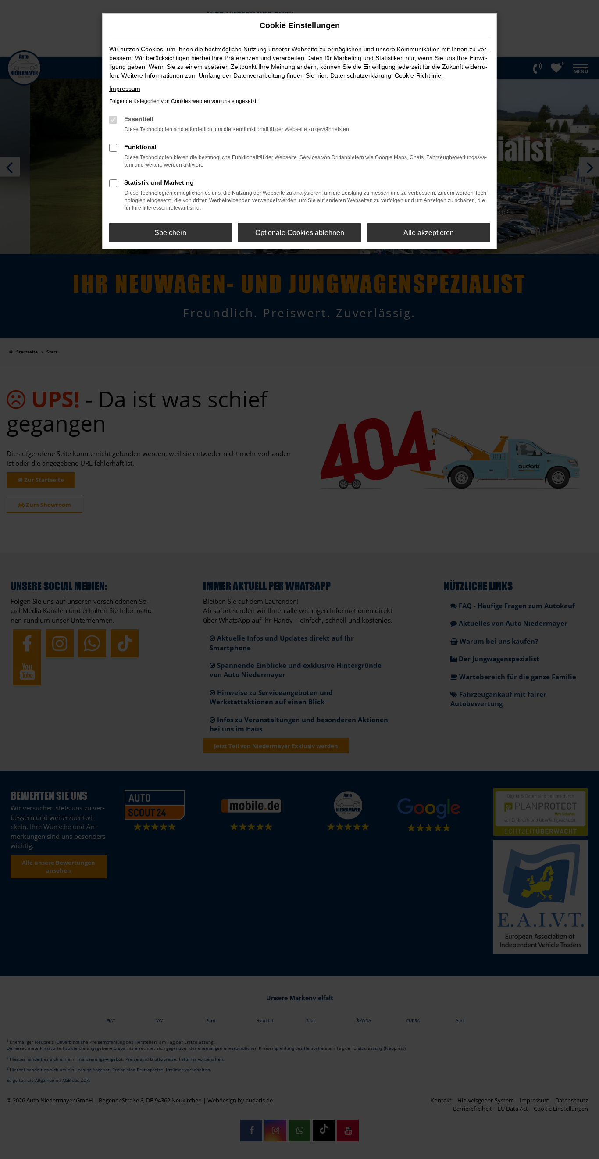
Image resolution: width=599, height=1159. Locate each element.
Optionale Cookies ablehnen (299, 232)
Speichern (170, 232)
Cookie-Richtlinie (418, 75)
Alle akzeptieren (428, 232)
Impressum (124, 88)
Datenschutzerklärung (360, 75)
